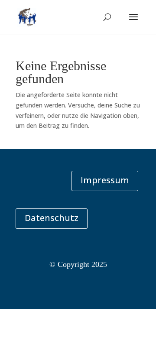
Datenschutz (51, 218)
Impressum (105, 180)
